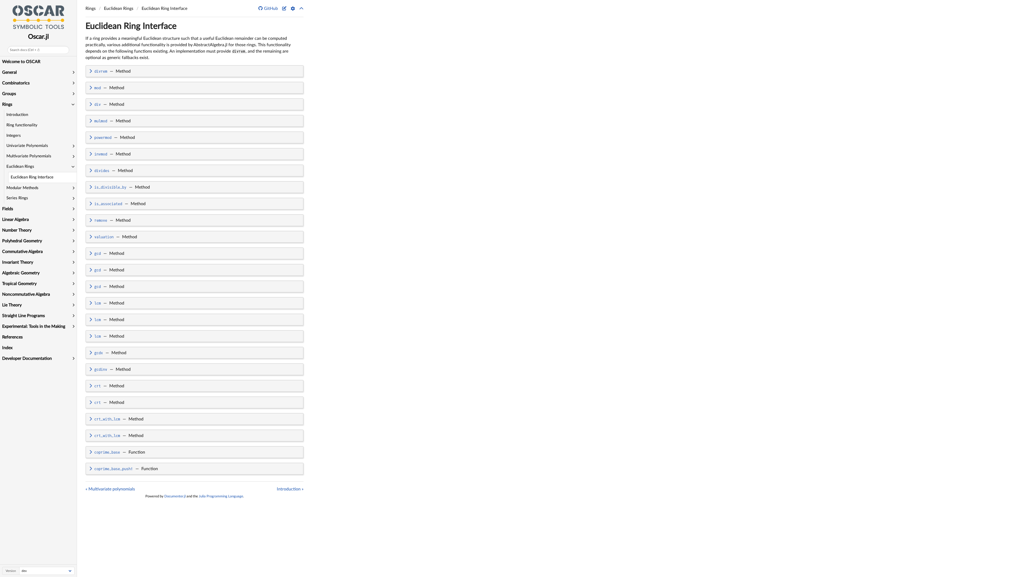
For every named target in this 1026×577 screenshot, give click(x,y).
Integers (13, 136)
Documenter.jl (175, 496)
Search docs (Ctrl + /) (24, 50)
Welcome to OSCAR (21, 62)
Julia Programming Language (221, 496)
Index (7, 348)
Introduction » (290, 489)
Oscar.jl (38, 37)
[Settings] (293, 8)
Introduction (17, 115)
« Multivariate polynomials (110, 489)
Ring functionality (21, 125)
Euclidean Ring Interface (32, 177)
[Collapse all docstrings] (301, 8)
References (12, 337)
